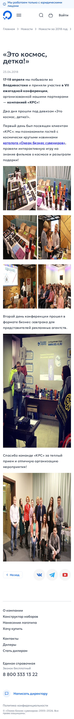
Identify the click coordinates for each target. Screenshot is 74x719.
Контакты (10, 638)
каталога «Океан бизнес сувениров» (34, 143)
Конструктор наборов (20, 616)
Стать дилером (15, 650)
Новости (27, 29)
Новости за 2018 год (53, 29)
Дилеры (9, 644)
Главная (9, 29)
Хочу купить (12, 628)
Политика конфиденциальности (25, 705)
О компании (13, 610)
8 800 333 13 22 (20, 674)
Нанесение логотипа (20, 622)
